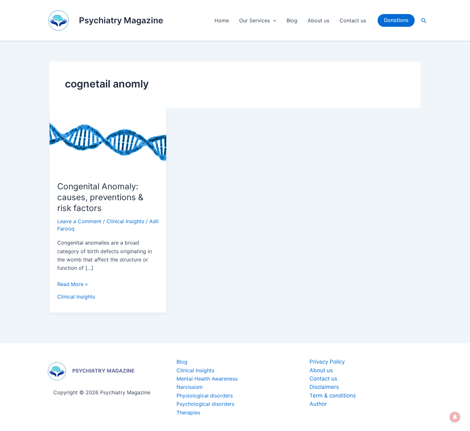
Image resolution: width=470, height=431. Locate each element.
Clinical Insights (125, 221)
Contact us (353, 20)
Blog (291, 20)
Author (318, 404)
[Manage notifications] (455, 417)
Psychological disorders (205, 404)
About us (318, 20)
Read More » (72, 283)
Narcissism (189, 387)
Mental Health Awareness (207, 378)
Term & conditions (332, 395)
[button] (273, 20)
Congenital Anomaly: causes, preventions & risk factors (100, 197)
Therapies (188, 412)
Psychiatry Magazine (121, 20)
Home (222, 20)
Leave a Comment (79, 221)
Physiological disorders (204, 395)
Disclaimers (324, 387)
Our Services (254, 20)
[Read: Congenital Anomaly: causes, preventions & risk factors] (108, 140)
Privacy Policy (327, 362)
